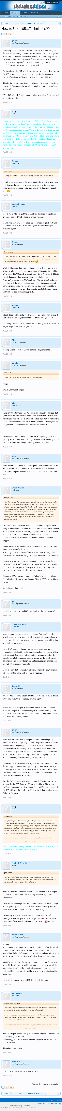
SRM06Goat (17, 1062)
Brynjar (15, 242)
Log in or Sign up (52, 2)
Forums (15, 13)
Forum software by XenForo (19, 1106)
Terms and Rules (44, 1103)
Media (25, 13)
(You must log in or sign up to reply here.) (46, 1084)
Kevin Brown (17, 993)
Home (6, 13)
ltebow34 (16, 686)
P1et (14, 340)
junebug (15, 305)
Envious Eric (17, 935)
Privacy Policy (56, 1103)
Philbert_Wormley (20, 863)
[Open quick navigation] (59, 23)
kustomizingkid (19, 204)
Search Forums (8, 16)
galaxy (14, 41)
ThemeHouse (32, 1108)
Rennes (15, 161)
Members (34, 13)
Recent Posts (21, 16)
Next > (11, 34)
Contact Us (52, 1100)
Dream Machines (19, 488)
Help (59, 1100)
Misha (14, 403)
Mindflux (15, 363)
